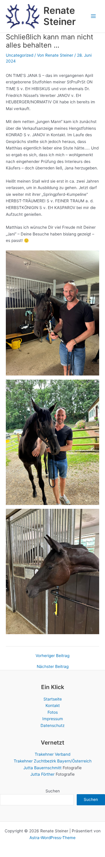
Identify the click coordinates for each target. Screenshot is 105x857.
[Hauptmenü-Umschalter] (93, 16)
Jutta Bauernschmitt (42, 767)
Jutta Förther (42, 774)
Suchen (53, 791)
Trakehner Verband (52, 754)
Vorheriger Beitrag (52, 656)
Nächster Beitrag (53, 667)
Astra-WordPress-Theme (52, 837)
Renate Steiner (59, 16)
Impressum (52, 718)
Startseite (52, 699)
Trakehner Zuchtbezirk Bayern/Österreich (53, 761)
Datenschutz (52, 725)
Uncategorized (19, 55)
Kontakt (53, 705)
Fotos (53, 712)
